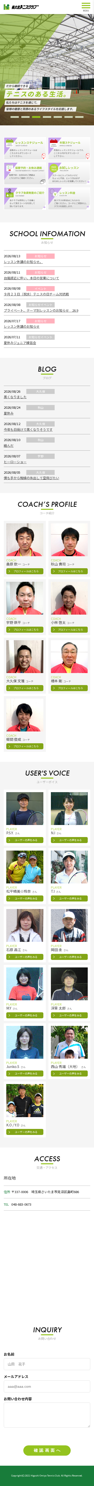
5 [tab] (58, 117)
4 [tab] (47, 117)
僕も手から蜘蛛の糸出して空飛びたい (31, 477)
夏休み (9, 413)
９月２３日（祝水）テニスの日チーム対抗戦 (36, 294)
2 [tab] (25, 117)
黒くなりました (15, 396)
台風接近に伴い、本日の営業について (31, 278)
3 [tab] (36, 117)
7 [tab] (79, 117)
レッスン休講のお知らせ (22, 326)
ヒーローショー (15, 461)
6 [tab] (68, 117)
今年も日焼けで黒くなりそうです (28, 429)
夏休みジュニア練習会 (20, 342)
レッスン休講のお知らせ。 (23, 261)
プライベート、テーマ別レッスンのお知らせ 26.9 (41, 310)
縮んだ (9, 445)
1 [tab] (15, 117)
